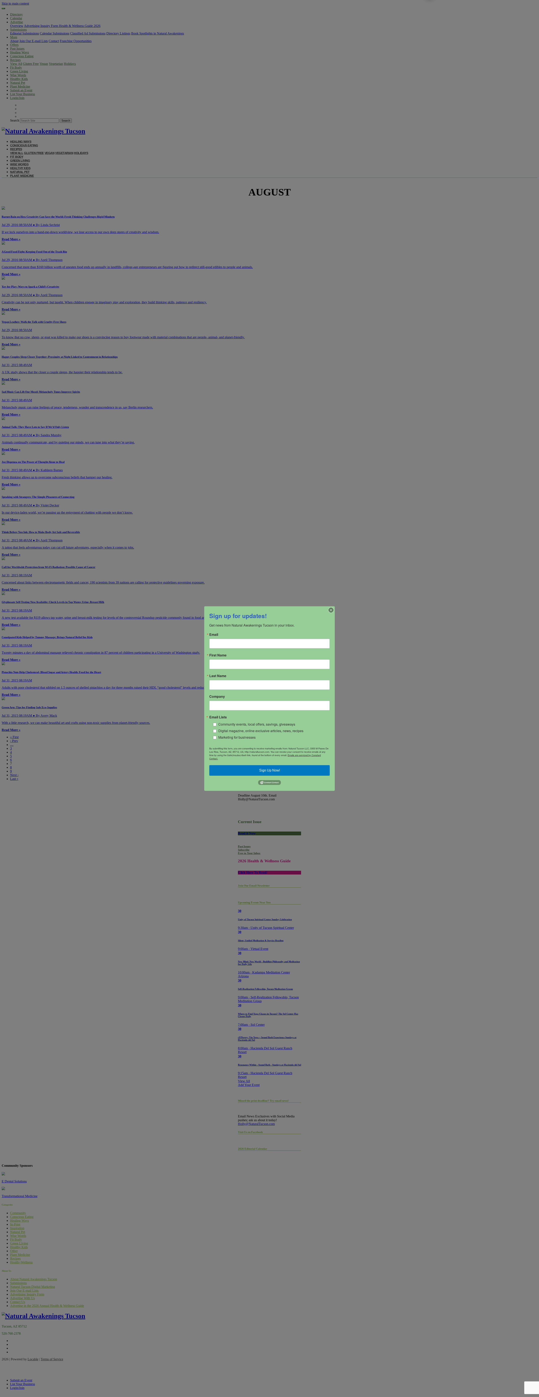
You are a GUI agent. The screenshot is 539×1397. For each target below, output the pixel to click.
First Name (218, 655)
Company (217, 696)
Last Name (217, 675)
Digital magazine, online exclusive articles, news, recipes (260, 730)
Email (213, 634)
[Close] (331, 609)
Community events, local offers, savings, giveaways (256, 724)
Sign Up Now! (269, 770)
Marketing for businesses (237, 737)
